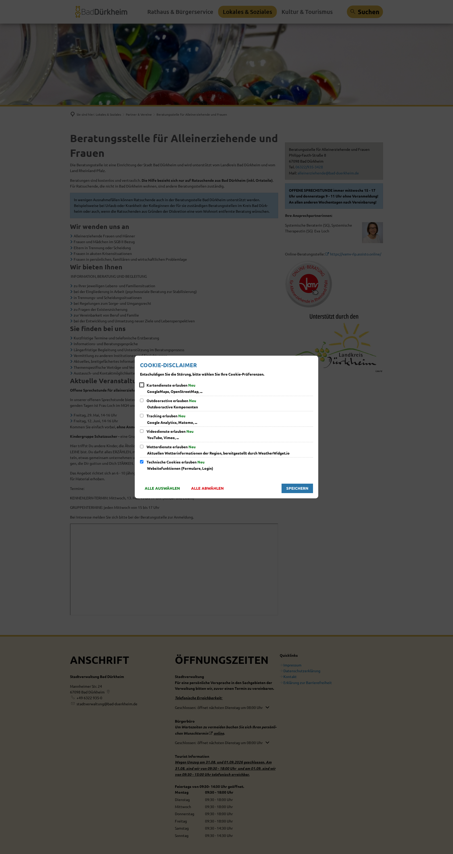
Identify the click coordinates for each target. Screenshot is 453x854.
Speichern (297, 488)
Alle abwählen (207, 488)
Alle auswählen (162, 488)
